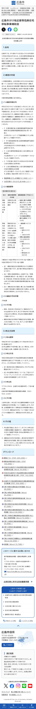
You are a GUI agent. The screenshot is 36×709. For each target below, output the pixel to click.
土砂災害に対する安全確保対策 (22, 12)
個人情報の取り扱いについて (21, 692)
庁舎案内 (9, 645)
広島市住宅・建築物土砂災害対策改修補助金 (18, 596)
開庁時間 (9, 653)
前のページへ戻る (11, 620)
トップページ (14, 8)
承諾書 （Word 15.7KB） (13, 544)
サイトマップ (6, 692)
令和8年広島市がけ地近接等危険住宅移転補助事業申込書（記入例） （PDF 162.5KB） (19, 474)
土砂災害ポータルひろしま (17, 181)
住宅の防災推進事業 (12, 602)
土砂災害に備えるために (13, 606)
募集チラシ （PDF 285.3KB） (14, 458)
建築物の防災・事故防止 (13, 614)
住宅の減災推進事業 (12, 610)
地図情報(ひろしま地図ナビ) (17, 178)
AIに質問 (31, 707)
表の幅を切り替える (9, 191)
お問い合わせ (22, 707)
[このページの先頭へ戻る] (18, 625)
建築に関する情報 (23, 10)
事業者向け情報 (25, 8)
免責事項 (5, 694)
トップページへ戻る (27, 620)
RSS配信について (15, 694)
